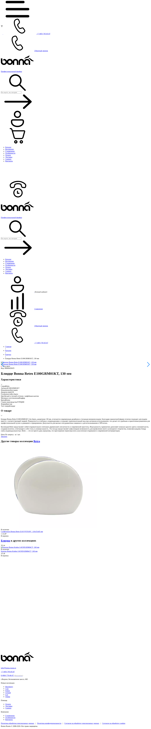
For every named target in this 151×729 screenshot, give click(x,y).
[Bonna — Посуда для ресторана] (17, 664)
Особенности (10, 718)
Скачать (8, 708)
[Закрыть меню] (17, 180)
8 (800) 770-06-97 (12, 675)
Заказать (4, 436)
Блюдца (8, 354)
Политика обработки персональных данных (17, 723)
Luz (6, 695)
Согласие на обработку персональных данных (81, 723)
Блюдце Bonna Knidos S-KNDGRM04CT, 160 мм (19, 551)
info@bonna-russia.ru (8, 668)
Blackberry (9, 687)
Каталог (8, 350)
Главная (8, 347)
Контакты (9, 720)
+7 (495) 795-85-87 (8, 672)
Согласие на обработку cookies (113, 723)
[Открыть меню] (17, 17)
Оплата (8, 704)
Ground (8, 693)
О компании (10, 716)
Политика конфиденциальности (49, 723)
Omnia (7, 697)
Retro (36, 441)
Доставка (8, 706)
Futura (7, 691)
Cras (7, 689)
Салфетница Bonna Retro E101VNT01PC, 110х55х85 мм (22, 531)
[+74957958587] (17, 197)
